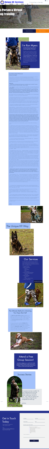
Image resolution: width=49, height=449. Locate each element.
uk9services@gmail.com (23, 363)
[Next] (47, 401)
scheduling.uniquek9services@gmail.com (8, 428)
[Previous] (2, 401)
